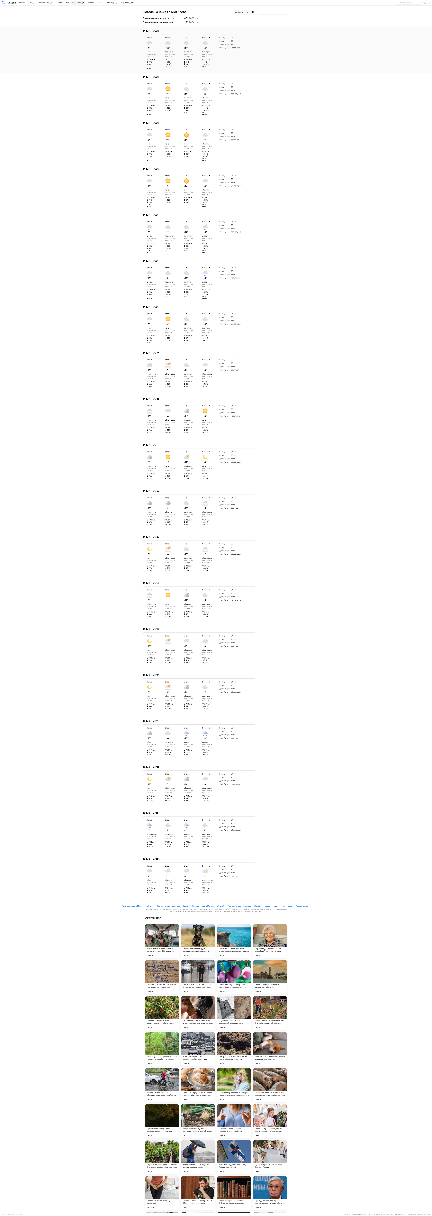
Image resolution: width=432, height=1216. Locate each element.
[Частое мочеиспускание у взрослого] (162, 1193)
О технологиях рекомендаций (383, 1214)
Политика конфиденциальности (362, 1214)
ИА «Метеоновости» (423, 1214)
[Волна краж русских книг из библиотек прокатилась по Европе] (234, 1193)
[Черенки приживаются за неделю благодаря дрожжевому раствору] (162, 1157)
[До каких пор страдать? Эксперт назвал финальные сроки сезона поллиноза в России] (234, 1085)
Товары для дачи (303, 906)
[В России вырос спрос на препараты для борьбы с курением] (234, 1121)
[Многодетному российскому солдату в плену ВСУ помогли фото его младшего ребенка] (162, 941)
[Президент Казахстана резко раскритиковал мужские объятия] (270, 1193)
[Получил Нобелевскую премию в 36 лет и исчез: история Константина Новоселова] (198, 1193)
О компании (10, 1214)
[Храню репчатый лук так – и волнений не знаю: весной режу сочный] (198, 1121)
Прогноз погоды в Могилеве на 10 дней (244, 906)
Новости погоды (271, 906)
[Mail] (3, 2)
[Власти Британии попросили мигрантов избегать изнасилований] (270, 977)
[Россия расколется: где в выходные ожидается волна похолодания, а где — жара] (198, 941)
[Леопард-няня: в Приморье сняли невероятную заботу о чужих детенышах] (162, 1049)
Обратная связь (400, 1214)
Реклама (19, 1214)
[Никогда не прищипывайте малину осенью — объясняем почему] (162, 1013)
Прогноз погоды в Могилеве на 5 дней (172, 906)
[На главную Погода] (10, 2)
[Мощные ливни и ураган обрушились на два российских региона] (162, 1085)
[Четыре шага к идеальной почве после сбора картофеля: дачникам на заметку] (234, 1049)
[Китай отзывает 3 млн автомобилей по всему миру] (198, 1049)
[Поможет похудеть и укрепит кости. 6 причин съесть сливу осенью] (234, 977)
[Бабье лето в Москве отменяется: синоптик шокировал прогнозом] (198, 977)
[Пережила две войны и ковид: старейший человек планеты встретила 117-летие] (270, 941)
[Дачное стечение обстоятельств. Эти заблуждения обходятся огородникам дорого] (270, 1013)
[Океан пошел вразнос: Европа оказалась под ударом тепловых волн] (234, 941)
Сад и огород (286, 906)
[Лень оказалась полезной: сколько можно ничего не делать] (270, 1049)
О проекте (346, 1214)
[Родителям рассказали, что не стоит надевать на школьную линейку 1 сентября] (270, 1121)
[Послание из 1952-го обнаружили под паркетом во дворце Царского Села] (162, 977)
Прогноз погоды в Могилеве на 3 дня (137, 906)
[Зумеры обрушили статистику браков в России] (270, 1157)
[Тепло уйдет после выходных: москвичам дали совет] (198, 1157)
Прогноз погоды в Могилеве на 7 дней (208, 906)
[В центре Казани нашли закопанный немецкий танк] (234, 1013)
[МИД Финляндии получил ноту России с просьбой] (234, 1157)
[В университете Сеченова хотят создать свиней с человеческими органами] (270, 1085)
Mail (3, 1214)
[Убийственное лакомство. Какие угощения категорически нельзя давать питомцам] (198, 1013)
